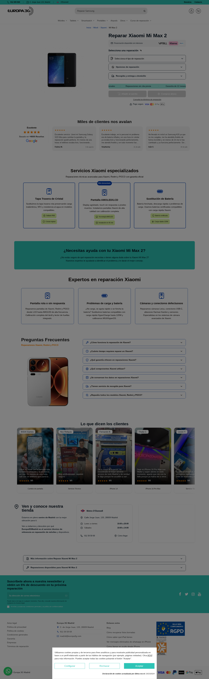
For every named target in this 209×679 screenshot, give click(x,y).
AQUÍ (149, 655)
